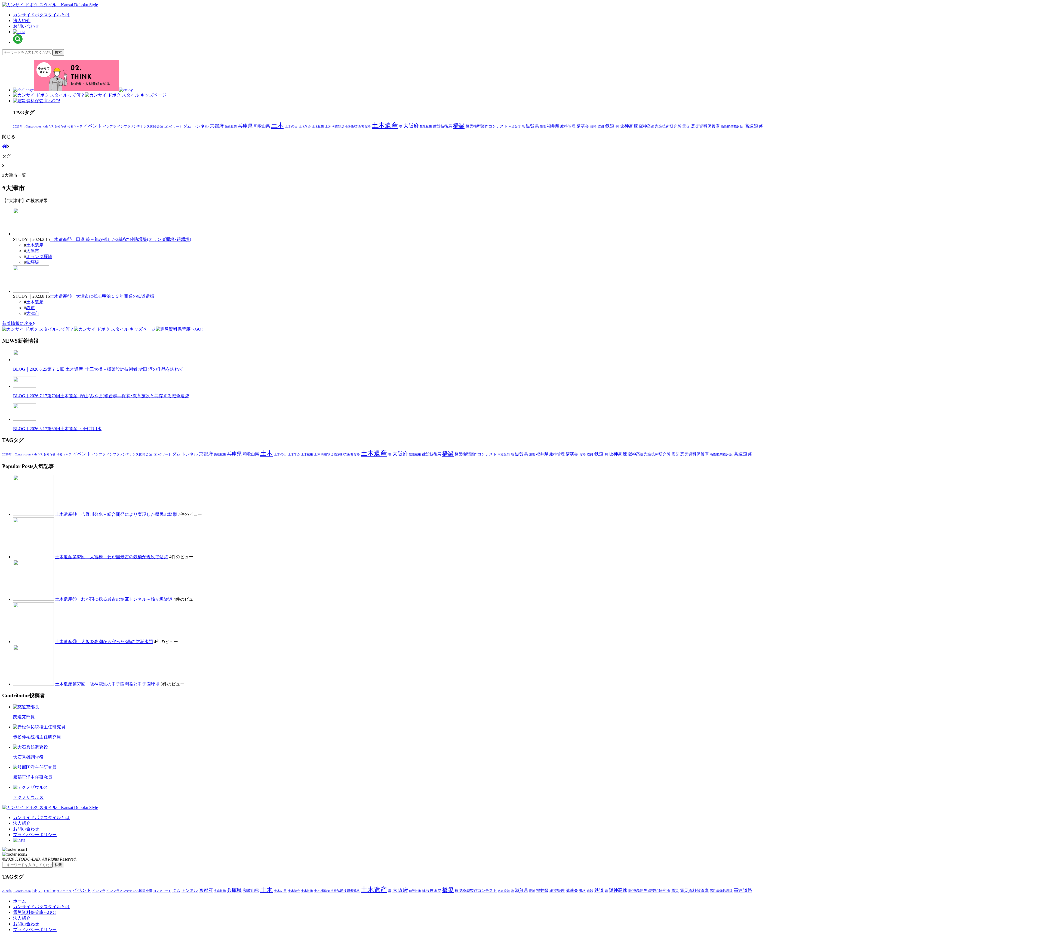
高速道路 (754, 126)
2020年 (18, 126)
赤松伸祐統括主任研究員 (37, 737)
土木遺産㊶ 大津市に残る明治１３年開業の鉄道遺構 (102, 296)
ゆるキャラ (74, 126)
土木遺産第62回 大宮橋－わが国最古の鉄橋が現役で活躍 (111, 556)
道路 (601, 126)
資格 (593, 126)
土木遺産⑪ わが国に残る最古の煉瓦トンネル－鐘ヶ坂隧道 (114, 599)
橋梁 (459, 125)
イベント (93, 126)
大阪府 (411, 126)
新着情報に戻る (17, 323)
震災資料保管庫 (705, 126)
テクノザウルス (28, 797)
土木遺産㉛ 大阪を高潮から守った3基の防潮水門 (104, 641)
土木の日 (291, 126)
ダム (187, 126)
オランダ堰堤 (39, 256)
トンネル (200, 126)
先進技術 (231, 126)
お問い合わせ (26, 26)
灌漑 (543, 126)
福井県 (553, 126)
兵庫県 (245, 126)
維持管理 (568, 126)
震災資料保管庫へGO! (34, 912)
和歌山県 (262, 126)
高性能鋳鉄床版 (732, 126)
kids (45, 126)
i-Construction (33, 126)
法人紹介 (21, 20)
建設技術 (426, 126)
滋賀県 (532, 126)
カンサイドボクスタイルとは (41, 15)
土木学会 (305, 126)
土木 (277, 125)
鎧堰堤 (32, 262)
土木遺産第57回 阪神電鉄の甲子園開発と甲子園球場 (107, 684)
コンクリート (173, 126)
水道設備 (515, 126)
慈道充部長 (24, 717)
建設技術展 (442, 126)
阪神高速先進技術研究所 (660, 126)
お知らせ (60, 126)
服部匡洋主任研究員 (32, 777)
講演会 (583, 126)
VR (51, 126)
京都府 (217, 126)
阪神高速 (629, 126)
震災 (686, 126)
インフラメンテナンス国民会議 (140, 126)
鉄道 (609, 126)
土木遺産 (385, 125)
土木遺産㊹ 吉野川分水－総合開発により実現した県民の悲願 (116, 514)
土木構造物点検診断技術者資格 (348, 126)
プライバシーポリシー (35, 834)
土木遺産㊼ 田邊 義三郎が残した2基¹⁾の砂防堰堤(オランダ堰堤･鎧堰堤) (120, 239)
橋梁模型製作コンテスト (487, 126)
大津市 (32, 251)
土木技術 (318, 126)
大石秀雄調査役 (28, 757)
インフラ (109, 126)
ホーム (19, 901)
